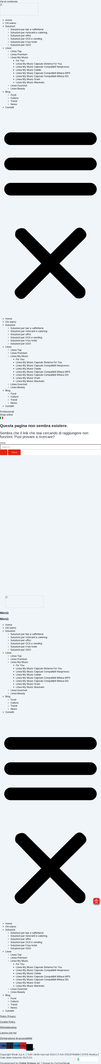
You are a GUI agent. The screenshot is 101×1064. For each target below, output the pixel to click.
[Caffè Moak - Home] (19, 14)
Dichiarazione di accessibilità (16, 1038)
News (14, 104)
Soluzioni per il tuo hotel (24, 41)
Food (13, 94)
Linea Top (16, 51)
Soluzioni (10, 26)
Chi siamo (10, 23)
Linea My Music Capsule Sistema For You (39, 63)
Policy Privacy (8, 1016)
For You (20, 60)
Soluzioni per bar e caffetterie (27, 29)
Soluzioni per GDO (21, 44)
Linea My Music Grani (28, 79)
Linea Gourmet (19, 85)
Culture (15, 98)
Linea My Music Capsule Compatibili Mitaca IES (42, 76)
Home (8, 20)
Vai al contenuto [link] (9, 1)
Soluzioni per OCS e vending (26, 38)
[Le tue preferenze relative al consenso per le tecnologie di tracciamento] (87, 1059)
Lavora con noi (8, 1032)
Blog (7, 91)
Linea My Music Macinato (30, 82)
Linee (8, 48)
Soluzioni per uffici (21, 35)
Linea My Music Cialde (28, 69)
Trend (14, 101)
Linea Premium (19, 54)
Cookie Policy (7, 1021)
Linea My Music (19, 57)
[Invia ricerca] (3, 452)
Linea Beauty (18, 88)
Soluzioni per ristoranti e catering (29, 32)
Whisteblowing (8, 1027)
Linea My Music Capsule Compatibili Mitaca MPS (43, 73)
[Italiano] (1, 418)
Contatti (9, 107)
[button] (50, 213)
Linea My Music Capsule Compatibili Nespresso (42, 66)
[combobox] (50, 418)
